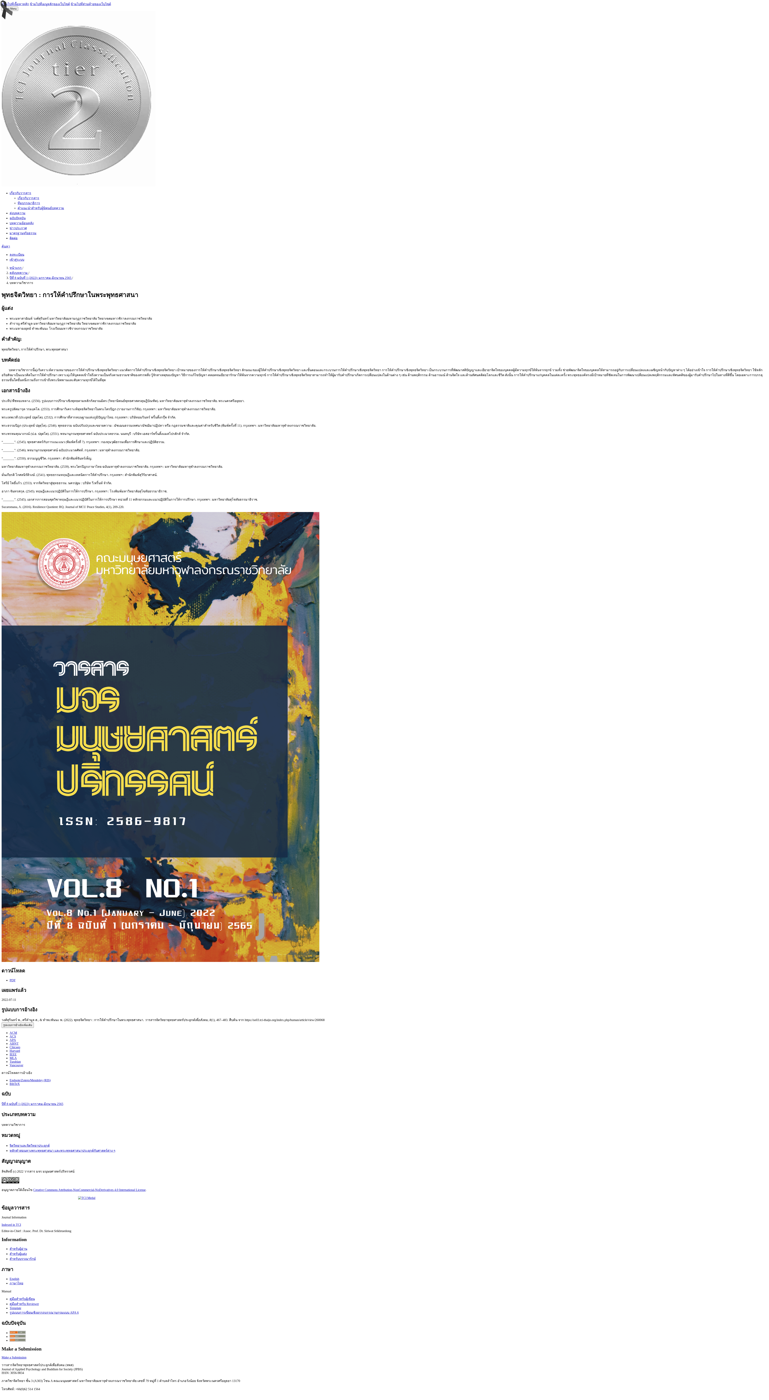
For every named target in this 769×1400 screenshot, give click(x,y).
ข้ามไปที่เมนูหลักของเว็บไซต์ (50, 4)
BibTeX (15, 1084)
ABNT (14, 1043)
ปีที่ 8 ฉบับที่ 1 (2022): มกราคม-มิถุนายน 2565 (41, 278)
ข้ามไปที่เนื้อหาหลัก (15, 4)
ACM (13, 1032)
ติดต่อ (14, 238)
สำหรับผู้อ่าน (18, 1249)
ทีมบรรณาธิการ (29, 203)
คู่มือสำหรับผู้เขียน (22, 1299)
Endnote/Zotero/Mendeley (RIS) (30, 1080)
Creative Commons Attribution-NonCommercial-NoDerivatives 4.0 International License (89, 1190)
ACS (13, 1036)
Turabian (15, 1061)
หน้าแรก (16, 268)
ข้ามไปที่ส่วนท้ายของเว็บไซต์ (91, 4)
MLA (13, 1058)
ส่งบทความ (17, 213)
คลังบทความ (19, 273)
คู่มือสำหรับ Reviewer (24, 1304)
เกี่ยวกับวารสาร (20, 193)
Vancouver (16, 1065)
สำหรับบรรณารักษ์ (23, 1259)
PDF (13, 980)
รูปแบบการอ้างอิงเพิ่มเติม (17, 1025)
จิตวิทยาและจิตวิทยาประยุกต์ (30, 1145)
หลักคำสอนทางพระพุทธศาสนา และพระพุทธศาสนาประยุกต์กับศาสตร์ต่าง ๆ (62, 1150)
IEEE (13, 1054)
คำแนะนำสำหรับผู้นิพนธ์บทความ (41, 208)
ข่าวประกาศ (18, 228)
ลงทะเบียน (17, 254)
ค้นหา (6, 246)
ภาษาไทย (16, 1283)
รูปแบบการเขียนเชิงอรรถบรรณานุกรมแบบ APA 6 (44, 1312)
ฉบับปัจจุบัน (18, 218)
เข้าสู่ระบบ (17, 259)
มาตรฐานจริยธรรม (23, 233)
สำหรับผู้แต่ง (18, 1254)
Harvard (15, 1051)
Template (15, 1308)
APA (13, 1040)
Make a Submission (14, 1357)
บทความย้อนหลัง (22, 223)
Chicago (15, 1047)
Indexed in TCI (11, 1224)
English (14, 1279)
